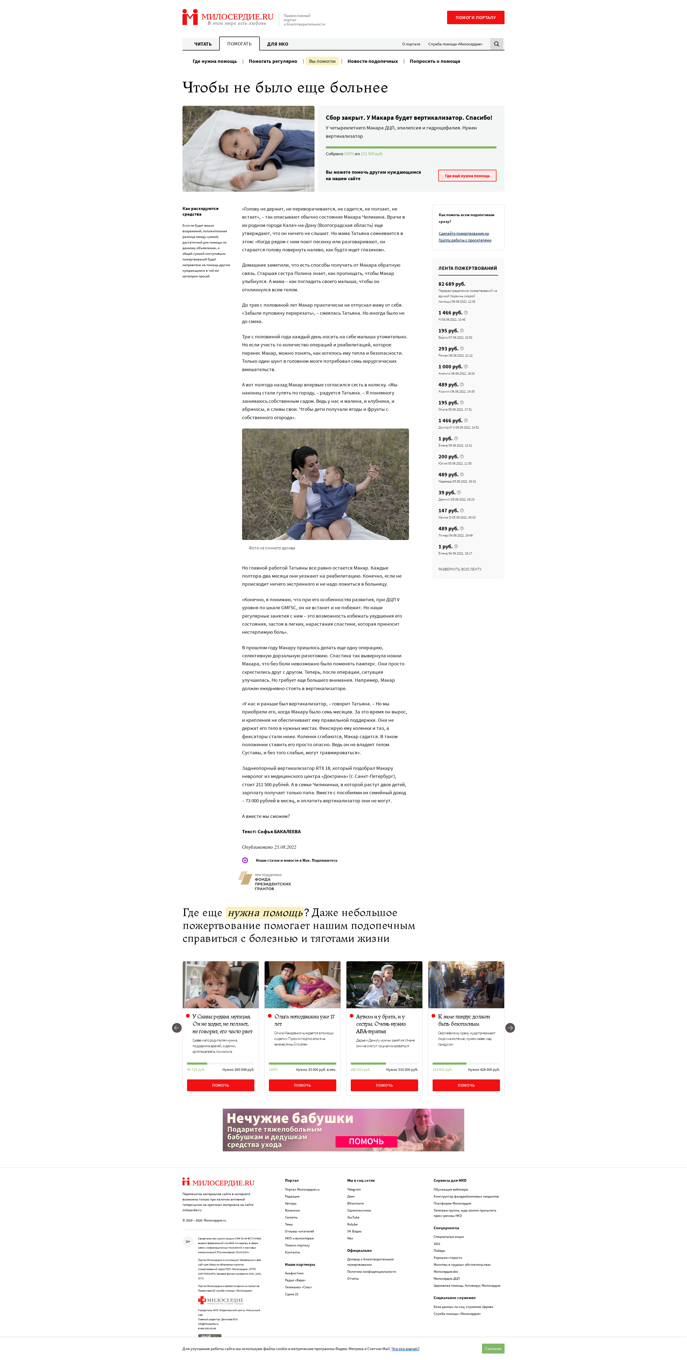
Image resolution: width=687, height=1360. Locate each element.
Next (510, 1028)
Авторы (291, 1203)
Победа (439, 1250)
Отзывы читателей (299, 1231)
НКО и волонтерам (299, 1238)
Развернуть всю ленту (459, 569)
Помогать (239, 44)
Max (350, 1238)
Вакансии (292, 1210)
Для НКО (277, 44)
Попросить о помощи (435, 61)
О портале (411, 43)
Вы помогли (322, 61)
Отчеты (353, 1278)
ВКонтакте (355, 1203)
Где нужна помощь (215, 61)
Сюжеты (291, 1217)
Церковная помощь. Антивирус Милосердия (467, 1285)
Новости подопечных (373, 61)
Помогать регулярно (273, 61)
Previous (177, 1028)
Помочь (220, 1085)
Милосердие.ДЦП (447, 1278)
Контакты (292, 1252)
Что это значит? (405, 1348)
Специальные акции (449, 1236)
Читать (203, 44)
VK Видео (354, 1231)
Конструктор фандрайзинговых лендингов (466, 1196)
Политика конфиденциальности (371, 1271)
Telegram (354, 1189)
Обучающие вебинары (451, 1189)
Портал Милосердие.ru (302, 1189)
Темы (289, 1224)
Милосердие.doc (446, 1271)
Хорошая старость (448, 1257)
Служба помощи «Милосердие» (455, 43)
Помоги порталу (476, 17)
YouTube (353, 1217)
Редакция (292, 1196)
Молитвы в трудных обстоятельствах (462, 1264)
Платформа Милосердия (452, 1203)
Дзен (351, 1196)
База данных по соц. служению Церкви (463, 1306)
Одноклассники (359, 1210)
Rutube (352, 1224)
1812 (437, 1243)
